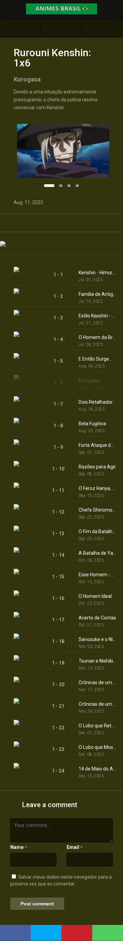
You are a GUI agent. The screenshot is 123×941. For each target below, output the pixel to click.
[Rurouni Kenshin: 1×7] (102, 28)
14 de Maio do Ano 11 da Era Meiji (97, 768)
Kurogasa (89, 380)
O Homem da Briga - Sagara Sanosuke (97, 337)
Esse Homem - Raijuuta (97, 574)
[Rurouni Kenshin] (61, 28)
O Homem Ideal (95, 596)
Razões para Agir (97, 466)
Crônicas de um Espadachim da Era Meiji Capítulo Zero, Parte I (97, 682)
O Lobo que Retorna (97, 725)
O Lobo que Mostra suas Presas (97, 747)
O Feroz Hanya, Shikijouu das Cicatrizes (97, 488)
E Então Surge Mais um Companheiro (97, 359)
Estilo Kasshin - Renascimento (97, 315)
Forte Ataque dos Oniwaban (97, 445)
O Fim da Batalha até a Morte (97, 531)
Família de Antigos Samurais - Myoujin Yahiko (97, 294)
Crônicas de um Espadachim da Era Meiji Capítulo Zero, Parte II (97, 704)
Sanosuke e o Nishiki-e (97, 639)
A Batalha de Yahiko (97, 553)
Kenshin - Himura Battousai (97, 272)
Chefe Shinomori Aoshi (97, 510)
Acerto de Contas (97, 617)
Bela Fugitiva (92, 423)
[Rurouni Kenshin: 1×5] (20, 28)
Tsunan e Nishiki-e (97, 661)
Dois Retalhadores (97, 402)
